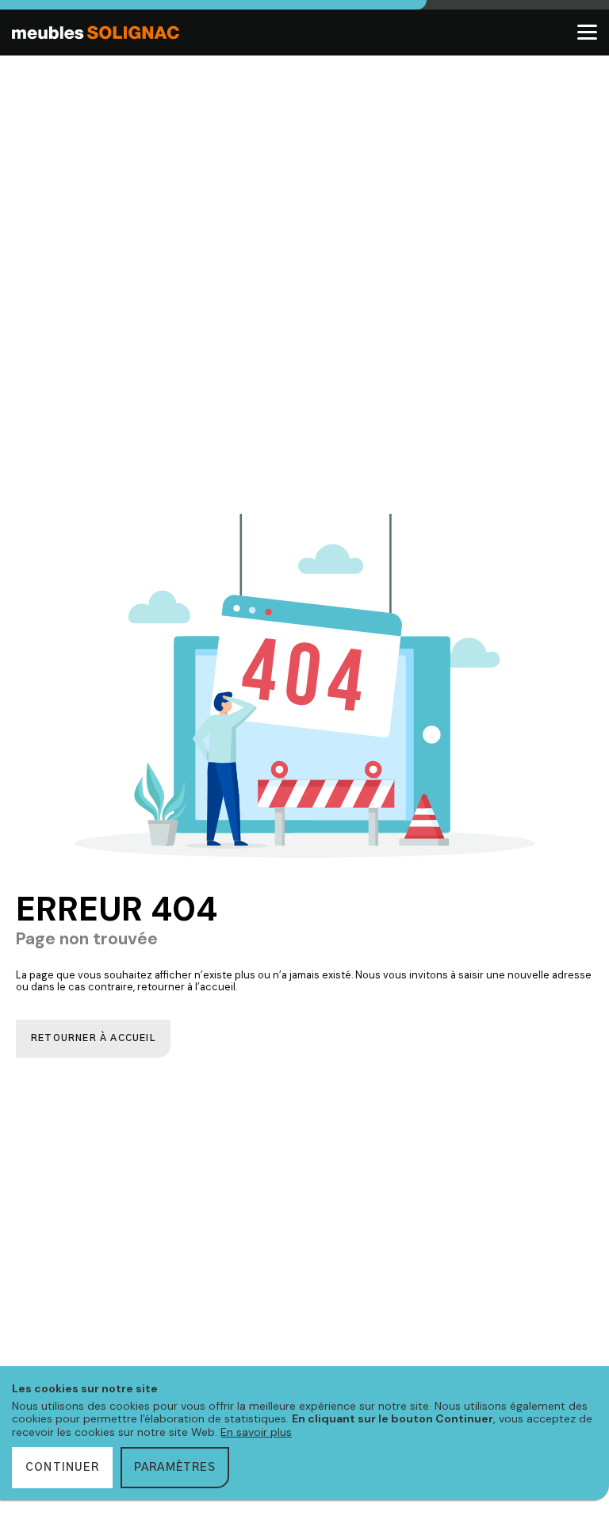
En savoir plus (256, 1432)
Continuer (62, 1467)
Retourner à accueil (93, 1038)
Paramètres (175, 1467)
